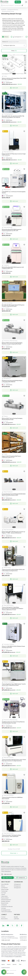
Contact (3, 917)
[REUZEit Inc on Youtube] (8, 925)
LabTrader (16, 918)
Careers (3, 894)
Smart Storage (4, 889)
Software (3, 908)
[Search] (2, 5)
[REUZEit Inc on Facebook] (22, 925)
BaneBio (16, 917)
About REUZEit (5, 884)
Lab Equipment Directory (12, 9)
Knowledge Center (5, 910)
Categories (4, 904)
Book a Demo (4, 918)
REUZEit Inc (3, 9)
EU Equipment (17, 886)
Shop (18, 2)
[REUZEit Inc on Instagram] (17, 925)
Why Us (3, 886)
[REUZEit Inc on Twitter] (12, 925)
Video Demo (8, 877)
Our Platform (4, 887)
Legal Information (5, 967)
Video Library (4, 896)
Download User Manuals (7, 906)
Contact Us (21, 877)
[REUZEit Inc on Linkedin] (3, 925)
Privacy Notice (9, 956)
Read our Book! (4, 898)
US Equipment (17, 884)
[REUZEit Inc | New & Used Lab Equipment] (4, 2)
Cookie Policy (18, 956)
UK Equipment (17, 887)
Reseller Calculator (5, 901)
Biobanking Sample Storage (8, 11)
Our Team (3, 892)
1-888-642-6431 (8, 874)
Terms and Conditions (6, 911)
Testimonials (4, 891)
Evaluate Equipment (6, 899)
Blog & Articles (4, 903)
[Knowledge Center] (4, 972)
